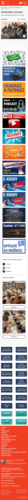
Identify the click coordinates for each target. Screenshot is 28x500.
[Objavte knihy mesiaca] (14, 168)
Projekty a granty (5, 453)
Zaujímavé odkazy (6, 450)
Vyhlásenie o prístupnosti (6, 492)
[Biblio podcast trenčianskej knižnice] (14, 105)
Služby (3, 429)
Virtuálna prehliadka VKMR (8, 439)
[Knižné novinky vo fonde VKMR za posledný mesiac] (14, 136)
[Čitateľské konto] (14, 73)
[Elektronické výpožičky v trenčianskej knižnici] (14, 183)
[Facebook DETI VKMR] (14, 230)
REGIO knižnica (5, 438)
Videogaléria (4, 445)
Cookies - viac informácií (21, 490)
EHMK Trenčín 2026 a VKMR (9, 436)
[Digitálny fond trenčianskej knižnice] (14, 215)
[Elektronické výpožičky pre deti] (14, 199)
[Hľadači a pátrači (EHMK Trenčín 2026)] (14, 89)
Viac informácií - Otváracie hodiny (10, 485)
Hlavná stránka (4, 7)
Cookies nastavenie (5, 490)
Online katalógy (5, 431)
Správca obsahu (4, 494)
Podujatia (3, 432)
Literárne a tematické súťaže (9, 448)
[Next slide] (27, 30)
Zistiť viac (14, 307)
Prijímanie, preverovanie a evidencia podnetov (13, 452)
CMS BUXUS (24, 497)
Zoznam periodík (5, 441)
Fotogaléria (4, 443)
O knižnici (3, 427)
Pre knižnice (4, 434)
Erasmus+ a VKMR (6, 455)
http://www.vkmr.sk (9, 483)
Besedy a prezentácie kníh (15, 7)
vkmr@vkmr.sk (9, 480)
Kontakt (3, 446)
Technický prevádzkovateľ (21, 492)
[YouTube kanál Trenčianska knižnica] (14, 120)
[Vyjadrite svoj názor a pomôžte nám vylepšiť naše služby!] (14, 152)
